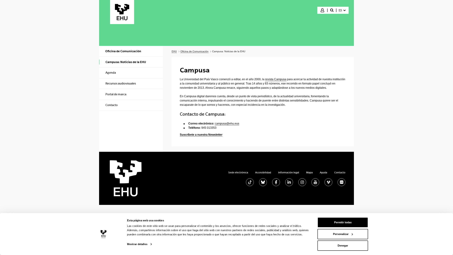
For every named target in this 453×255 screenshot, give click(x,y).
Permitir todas (343, 222)
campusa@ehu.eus (227, 123)
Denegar (343, 245)
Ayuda (323, 172)
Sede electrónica (238, 172)
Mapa (309, 172)
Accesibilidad (263, 172)
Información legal (288, 172)
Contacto (339, 172)
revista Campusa (275, 79)
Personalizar (341, 234)
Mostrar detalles (137, 244)
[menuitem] (342, 10)
